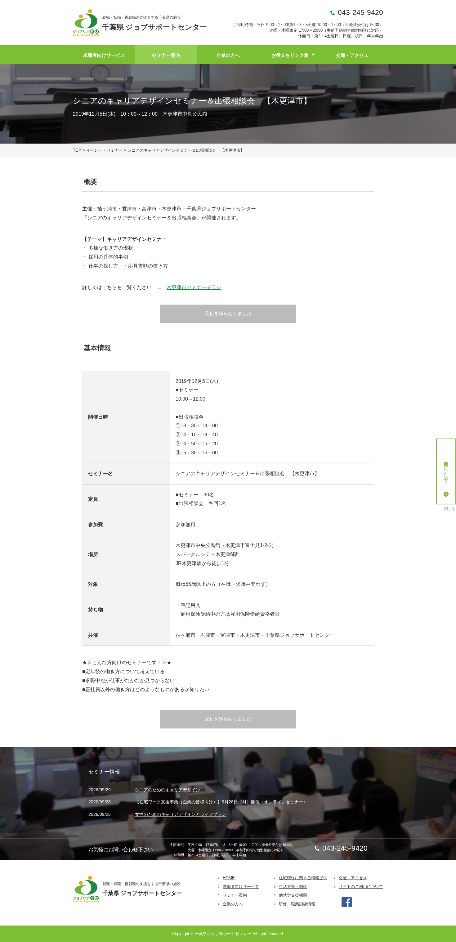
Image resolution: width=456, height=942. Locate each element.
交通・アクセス (352, 55)
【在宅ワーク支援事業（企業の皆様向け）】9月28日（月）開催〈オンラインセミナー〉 (221, 802)
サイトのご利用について (361, 886)
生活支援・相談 (293, 886)
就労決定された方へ (446, 468)
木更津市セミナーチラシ (194, 287)
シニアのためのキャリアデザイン (167, 789)
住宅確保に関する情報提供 (303, 877)
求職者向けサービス (104, 55)
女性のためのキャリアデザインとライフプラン (180, 814)
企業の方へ (228, 55)
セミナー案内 (166, 55)
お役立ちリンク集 (290, 55)
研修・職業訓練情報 (297, 904)
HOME (229, 877)
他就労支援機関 (293, 895)
